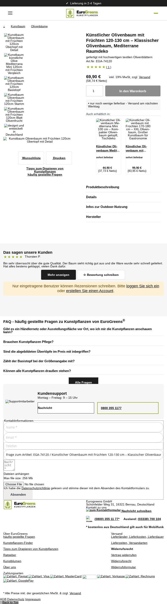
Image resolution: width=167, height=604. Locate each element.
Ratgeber (9, 555)
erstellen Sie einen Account (89, 291)
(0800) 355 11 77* (107, 519)
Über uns (9, 567)
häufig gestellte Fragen (19, 536)
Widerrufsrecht (121, 561)
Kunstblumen (12, 561)
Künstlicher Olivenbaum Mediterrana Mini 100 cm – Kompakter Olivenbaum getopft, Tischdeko (108, 149)
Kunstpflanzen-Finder (18, 543)
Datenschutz (15, 599)
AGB (3, 599)
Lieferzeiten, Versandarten (129, 543)
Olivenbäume (39, 26)
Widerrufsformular (123, 567)
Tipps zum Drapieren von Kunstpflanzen (30, 549)
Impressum (33, 599)
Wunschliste (31, 158)
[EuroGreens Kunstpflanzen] (82, 13)
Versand (144, 77)
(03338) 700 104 (149, 519)
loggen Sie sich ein (142, 286)
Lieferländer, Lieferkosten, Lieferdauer (137, 536)
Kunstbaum (18, 26)
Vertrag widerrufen (124, 555)
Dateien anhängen (16, 474)
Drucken (58, 158)
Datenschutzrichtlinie (36, 488)
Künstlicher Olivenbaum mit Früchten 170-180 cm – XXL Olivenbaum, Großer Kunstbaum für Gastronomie (137, 149)
